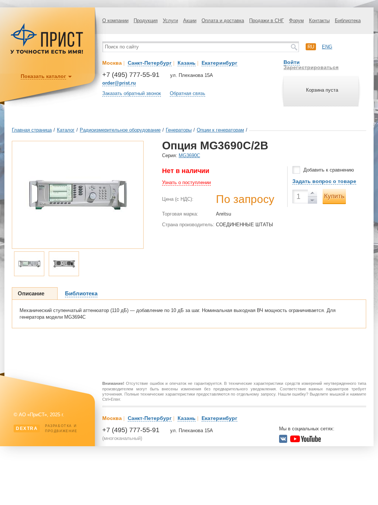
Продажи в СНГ (266, 20)
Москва (112, 63)
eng (327, 47)
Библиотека (348, 20)
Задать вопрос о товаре (324, 181)
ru (310, 47)
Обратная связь (187, 93)
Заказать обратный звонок (131, 93)
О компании (115, 20)
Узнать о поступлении (186, 182)
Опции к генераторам (220, 130)
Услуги (170, 20)
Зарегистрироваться (311, 67)
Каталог (66, 130)
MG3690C (189, 155)
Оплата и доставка (223, 20)
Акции (189, 20)
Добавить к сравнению (328, 170)
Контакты (319, 20)
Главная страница (32, 130)
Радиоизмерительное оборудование (120, 130)
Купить (334, 196)
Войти (292, 62)
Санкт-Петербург (150, 63)
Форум (296, 20)
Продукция (146, 20)
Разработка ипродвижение (47, 428)
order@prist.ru (119, 83)
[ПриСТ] (47, 52)
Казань (187, 63)
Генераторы (179, 130)
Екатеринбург (219, 63)
